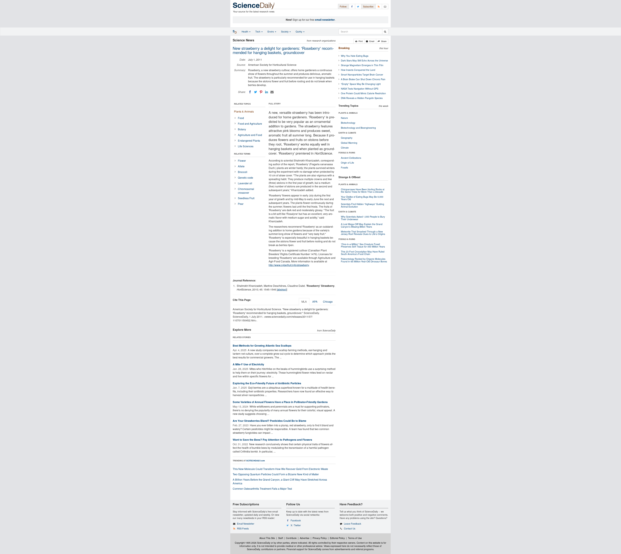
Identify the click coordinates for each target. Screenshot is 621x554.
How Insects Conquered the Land (358, 69)
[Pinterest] (261, 92)
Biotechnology (348, 122)
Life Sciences (245, 146)
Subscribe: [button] (368, 6)
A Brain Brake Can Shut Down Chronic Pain (363, 79)
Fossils (344, 167)
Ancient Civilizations (351, 157)
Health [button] (245, 31)
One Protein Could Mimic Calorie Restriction (363, 93)
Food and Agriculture (250, 123)
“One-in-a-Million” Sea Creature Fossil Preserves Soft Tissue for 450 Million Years (363, 245)
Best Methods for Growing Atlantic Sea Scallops (262, 345)
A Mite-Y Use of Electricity (248, 364)
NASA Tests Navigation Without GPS (359, 88)
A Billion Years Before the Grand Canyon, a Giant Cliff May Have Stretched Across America (280, 481)
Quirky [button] (299, 31)
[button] (359, 41)
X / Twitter (296, 525)
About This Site (267, 538)
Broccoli (242, 172)
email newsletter (325, 20)
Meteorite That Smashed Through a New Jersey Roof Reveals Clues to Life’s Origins (363, 233)
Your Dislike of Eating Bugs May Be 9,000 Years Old (362, 198)
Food (241, 118)
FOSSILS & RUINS (346, 152)
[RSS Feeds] (379, 6)
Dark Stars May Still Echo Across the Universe (364, 60)
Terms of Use (355, 538)
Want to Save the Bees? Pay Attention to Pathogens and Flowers (272, 439)
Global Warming (349, 142)
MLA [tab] (304, 301)
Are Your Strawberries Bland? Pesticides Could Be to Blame (269, 421)
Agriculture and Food (250, 135)
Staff (280, 538)
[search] (385, 31)
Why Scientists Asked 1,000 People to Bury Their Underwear (363, 218)
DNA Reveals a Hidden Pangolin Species (362, 98)
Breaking (344, 48)
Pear (240, 204)
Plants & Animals (244, 111)
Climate (345, 147)
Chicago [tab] (328, 301)
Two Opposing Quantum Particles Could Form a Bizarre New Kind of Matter (276, 474)
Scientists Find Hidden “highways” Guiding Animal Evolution (362, 205)
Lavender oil (245, 183)
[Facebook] (250, 92)
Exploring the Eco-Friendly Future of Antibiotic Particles (267, 383)
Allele (241, 166)
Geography (346, 137)
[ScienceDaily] (254, 5)
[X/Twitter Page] (358, 6)
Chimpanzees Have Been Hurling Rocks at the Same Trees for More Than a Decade (362, 190)
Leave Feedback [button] (352, 523)
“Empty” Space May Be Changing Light (361, 84)
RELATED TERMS (242, 153)
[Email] (272, 92)
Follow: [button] (343, 6)
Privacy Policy (320, 538)
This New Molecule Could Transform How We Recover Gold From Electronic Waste (280, 469)
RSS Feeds (243, 528)
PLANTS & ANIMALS (348, 112)
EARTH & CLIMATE (347, 132)
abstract (281, 289)
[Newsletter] (385, 6)
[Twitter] (255, 92)
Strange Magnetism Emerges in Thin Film (362, 65)
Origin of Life (347, 162)
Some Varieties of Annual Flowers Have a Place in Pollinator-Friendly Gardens (280, 402)
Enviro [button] (271, 31)
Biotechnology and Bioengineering (358, 127)
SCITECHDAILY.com (255, 460)
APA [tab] (314, 301)
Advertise (304, 538)
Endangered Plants (249, 140)
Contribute (291, 538)
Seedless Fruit (246, 198)
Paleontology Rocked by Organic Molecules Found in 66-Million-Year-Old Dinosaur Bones (364, 260)
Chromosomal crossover (246, 190)
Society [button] (285, 31)
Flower (242, 160)
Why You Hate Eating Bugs (354, 55)
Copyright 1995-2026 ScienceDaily (252, 542)
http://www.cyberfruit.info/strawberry (289, 265)
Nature (344, 117)
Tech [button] (258, 31)
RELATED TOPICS (242, 103)
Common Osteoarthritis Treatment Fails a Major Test (262, 488)
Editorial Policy (337, 538)
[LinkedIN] (266, 92)
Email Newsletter (245, 523)
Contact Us (349, 528)
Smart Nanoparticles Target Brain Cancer (362, 74)
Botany (242, 129)
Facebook (296, 520)
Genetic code (245, 177)
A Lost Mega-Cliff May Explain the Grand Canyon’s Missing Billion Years (361, 225)
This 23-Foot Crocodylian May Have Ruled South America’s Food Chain (362, 253)
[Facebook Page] (352, 6)
